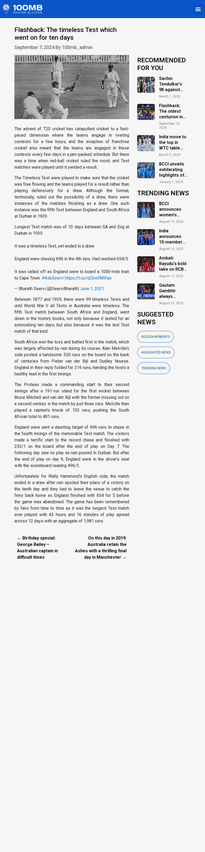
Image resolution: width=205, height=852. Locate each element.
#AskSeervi (53, 278)
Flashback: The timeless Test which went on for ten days (65, 33)
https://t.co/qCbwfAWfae (88, 278)
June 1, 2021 (92, 288)
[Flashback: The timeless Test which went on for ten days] (71, 89)
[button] (198, 9)
